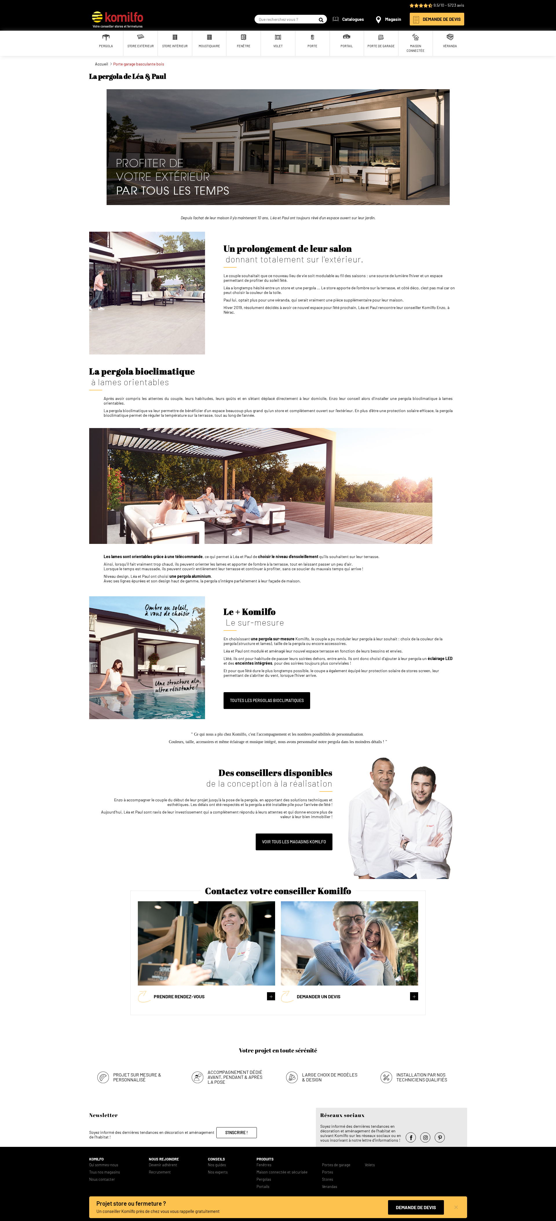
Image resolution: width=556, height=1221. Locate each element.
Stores (327, 1179)
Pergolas (264, 1179)
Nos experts (218, 1172)
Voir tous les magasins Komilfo (294, 841)
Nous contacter (102, 1179)
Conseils (216, 1159)
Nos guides (217, 1165)
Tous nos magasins (104, 1172)
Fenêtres (264, 1165)
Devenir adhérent (163, 1165)
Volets (370, 1165)
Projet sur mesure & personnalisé (137, 1077)
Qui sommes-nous (103, 1165)
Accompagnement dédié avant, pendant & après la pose (235, 1077)
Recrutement (160, 1172)
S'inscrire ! (236, 1132)
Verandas (329, 1187)
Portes (327, 1172)
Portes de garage (336, 1165)
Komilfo (96, 1159)
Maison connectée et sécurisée (282, 1172)
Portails (263, 1187)
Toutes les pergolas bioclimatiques (267, 700)
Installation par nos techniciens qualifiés (421, 1077)
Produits (265, 1159)
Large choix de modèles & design (329, 1077)
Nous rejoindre (164, 1159)
